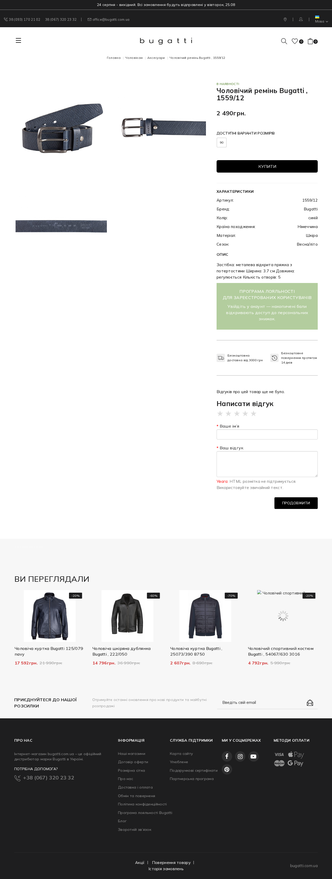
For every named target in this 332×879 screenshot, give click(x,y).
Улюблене (179, 762)
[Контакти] (285, 19)
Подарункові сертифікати (192, 770)
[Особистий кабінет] (301, 19)
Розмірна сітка (131, 770)
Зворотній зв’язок (134, 829)
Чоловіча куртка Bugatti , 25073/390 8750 (196, 651)
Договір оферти (133, 762)
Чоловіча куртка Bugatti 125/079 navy (48, 651)
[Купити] (25, 637)
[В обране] (41, 637)
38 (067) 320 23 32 (61, 19)
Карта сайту (181, 753)
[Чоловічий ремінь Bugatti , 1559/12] (61, 127)
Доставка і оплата (135, 787)
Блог (122, 821)
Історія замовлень (166, 868)
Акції (140, 862)
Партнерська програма (192, 778)
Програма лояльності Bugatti (140, 812)
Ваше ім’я (229, 426)
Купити (267, 166)
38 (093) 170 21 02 (24, 19)
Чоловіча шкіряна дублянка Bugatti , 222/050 (121, 651)
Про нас (125, 778)
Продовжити (296, 503)
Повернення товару (171, 862)
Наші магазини (131, 753)
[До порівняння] (57, 637)
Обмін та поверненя (136, 795)
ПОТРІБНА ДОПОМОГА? (36, 769)
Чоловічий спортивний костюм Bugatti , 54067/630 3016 (280, 651)
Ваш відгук (232, 447)
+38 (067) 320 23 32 (48, 777)
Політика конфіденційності (140, 804)
